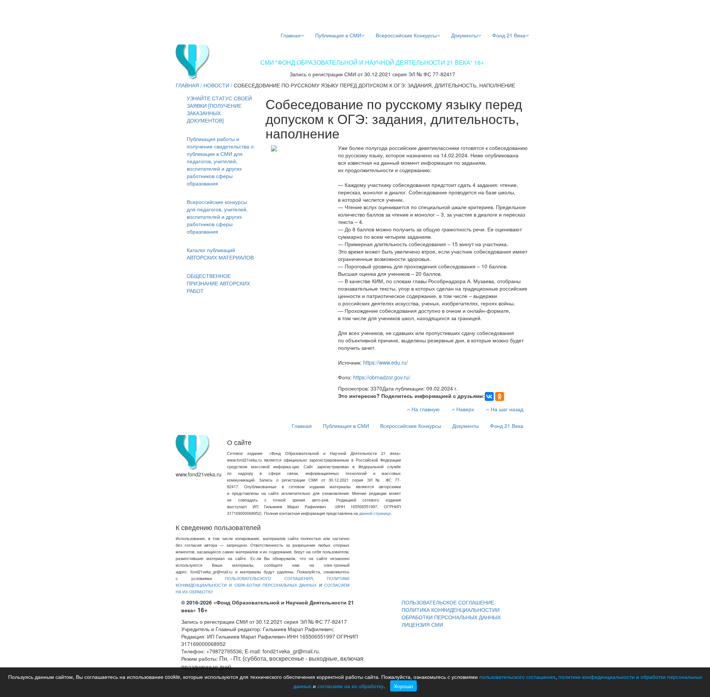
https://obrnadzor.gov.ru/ (381, 377)
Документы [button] (464, 35)
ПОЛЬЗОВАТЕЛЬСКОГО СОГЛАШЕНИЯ (269, 578)
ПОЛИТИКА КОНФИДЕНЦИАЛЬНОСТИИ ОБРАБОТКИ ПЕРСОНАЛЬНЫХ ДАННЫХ (451, 613)
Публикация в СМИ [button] (338, 35)
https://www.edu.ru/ (385, 362)
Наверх (464, 409)
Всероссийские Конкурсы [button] (406, 35)
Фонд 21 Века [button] (508, 35)
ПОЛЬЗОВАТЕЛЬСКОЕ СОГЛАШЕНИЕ (448, 602)
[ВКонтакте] (489, 396)
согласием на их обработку (350, 686)
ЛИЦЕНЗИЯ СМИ (422, 624)
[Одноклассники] (499, 396)
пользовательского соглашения (517, 676)
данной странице (375, 513)
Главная (291, 35)
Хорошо (403, 686)
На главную (425, 409)
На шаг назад (506, 409)
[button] (220, 161)
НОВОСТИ (216, 85)
